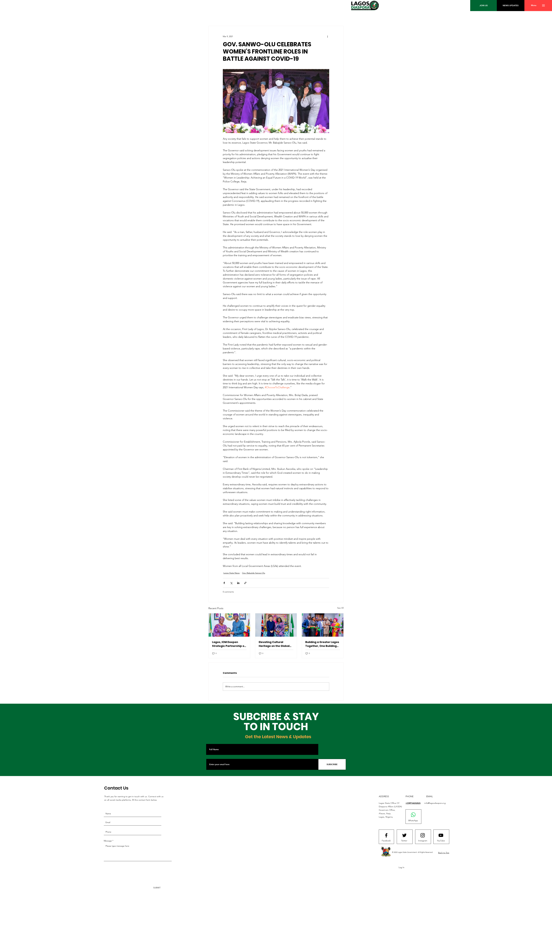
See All (340, 608)
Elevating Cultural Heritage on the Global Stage (274, 644)
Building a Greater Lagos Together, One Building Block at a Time (322, 644)
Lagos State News (231, 573)
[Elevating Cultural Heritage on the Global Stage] (276, 625)
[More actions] (327, 36)
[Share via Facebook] (224, 583)
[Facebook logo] (386, 835)
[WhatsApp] (413, 815)
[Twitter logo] (404, 835)
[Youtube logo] (441, 835)
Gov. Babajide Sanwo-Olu (253, 573)
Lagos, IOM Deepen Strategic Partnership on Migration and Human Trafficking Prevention (229, 644)
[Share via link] (245, 583)
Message (108, 841)
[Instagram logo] (422, 835)
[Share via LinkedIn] (238, 583)
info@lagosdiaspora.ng (435, 803)
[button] (533, 5)
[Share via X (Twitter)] (231, 583)
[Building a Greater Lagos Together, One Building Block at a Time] (322, 625)
